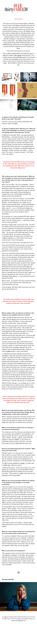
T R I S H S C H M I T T (18, 19)
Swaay (20, 55)
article (9, 351)
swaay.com (25, 357)
